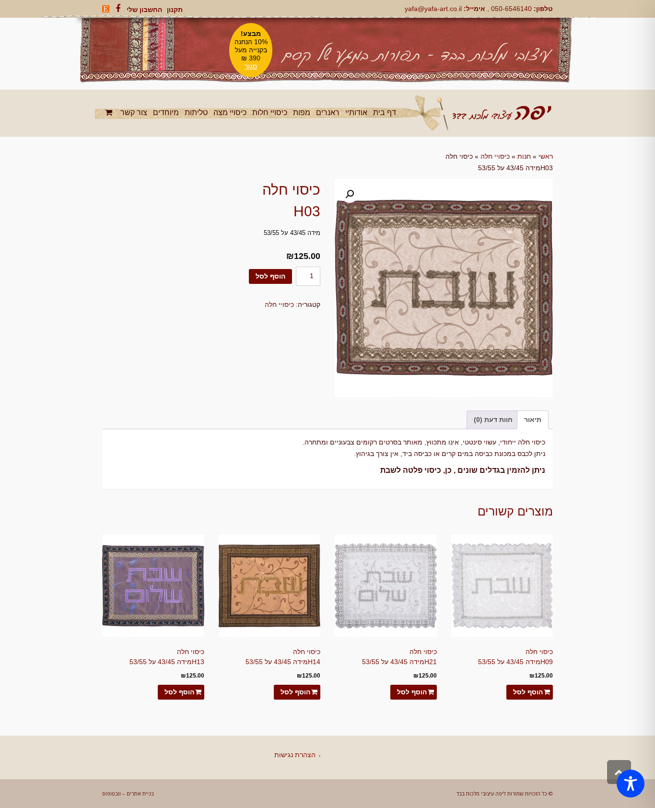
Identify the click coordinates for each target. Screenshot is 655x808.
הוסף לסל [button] (528, 692)
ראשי (545, 156)
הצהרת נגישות (295, 755)
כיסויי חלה (495, 156)
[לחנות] (109, 112)
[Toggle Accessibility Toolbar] (630, 783)
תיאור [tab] (532, 419)
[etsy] (105, 8)
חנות (524, 156)
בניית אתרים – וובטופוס (128, 793)
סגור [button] (251, 66)
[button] (349, 194)
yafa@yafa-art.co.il (433, 8)
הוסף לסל (270, 276)
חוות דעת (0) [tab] (493, 419)
